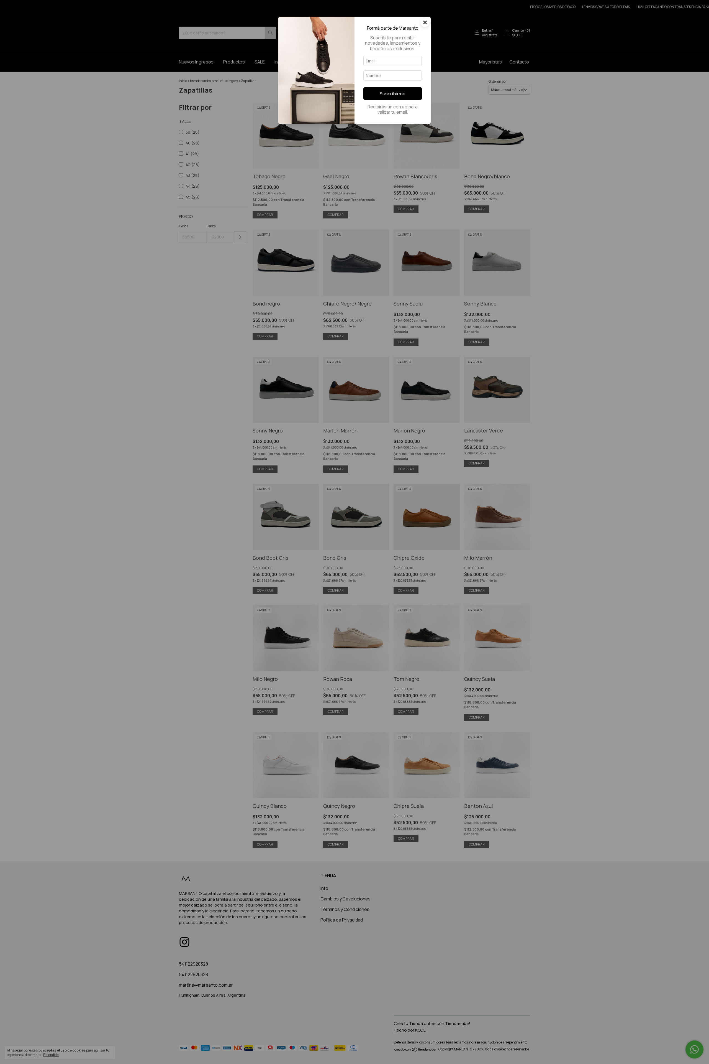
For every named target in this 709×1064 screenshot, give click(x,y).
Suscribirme (392, 93)
